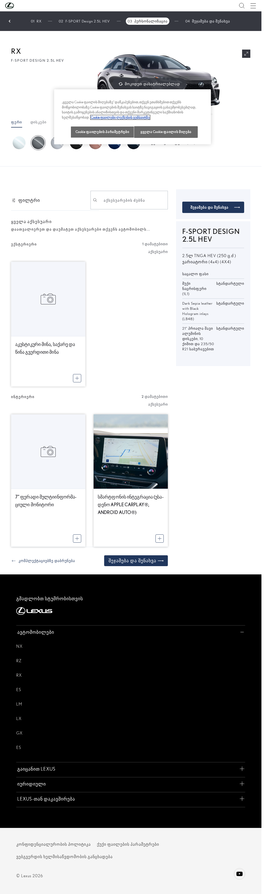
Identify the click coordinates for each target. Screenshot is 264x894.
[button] (20, 6)
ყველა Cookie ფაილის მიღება (166, 132)
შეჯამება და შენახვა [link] (132, 560)
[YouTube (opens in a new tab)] (239, 874)
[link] (43, 560)
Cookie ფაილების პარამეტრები (102, 132)
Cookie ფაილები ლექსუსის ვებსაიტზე (120, 117)
